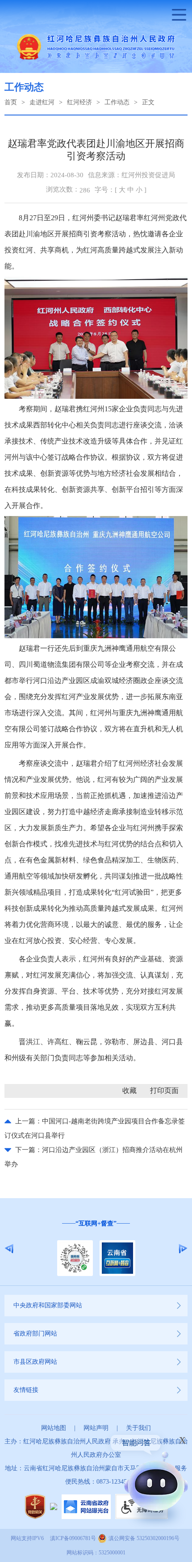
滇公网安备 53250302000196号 (144, 1538)
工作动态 (116, 102)
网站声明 (96, 1428)
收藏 (129, 1090)
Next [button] (183, 1249)
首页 (10, 102)
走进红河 (41, 102)
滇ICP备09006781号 (73, 1538)
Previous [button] (9, 1249)
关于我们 (138, 1428)
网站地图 (53, 1428)
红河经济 (79, 102)
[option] (96, 1248)
